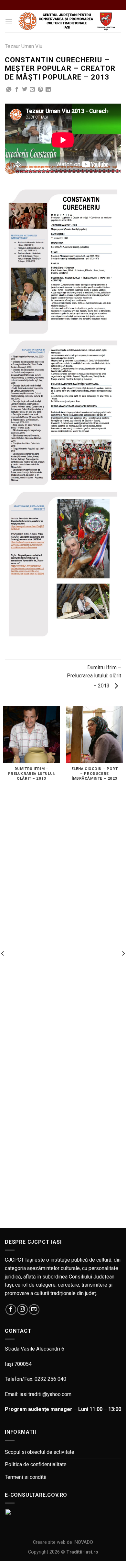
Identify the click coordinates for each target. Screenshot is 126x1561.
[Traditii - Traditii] (66, 21)
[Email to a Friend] (32, 90)
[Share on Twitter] (24, 90)
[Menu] (9, 21)
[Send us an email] (34, 1309)
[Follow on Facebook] (10, 1309)
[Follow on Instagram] (22, 1309)
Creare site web (49, 1542)
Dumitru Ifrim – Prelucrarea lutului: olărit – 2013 (94, 676)
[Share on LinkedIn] (48, 90)
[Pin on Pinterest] (40, 90)
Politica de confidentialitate (36, 1464)
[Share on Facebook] (16, 90)
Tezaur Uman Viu (23, 46)
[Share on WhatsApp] (8, 90)
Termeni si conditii (25, 1477)
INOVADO (83, 1542)
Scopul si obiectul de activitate (39, 1452)
